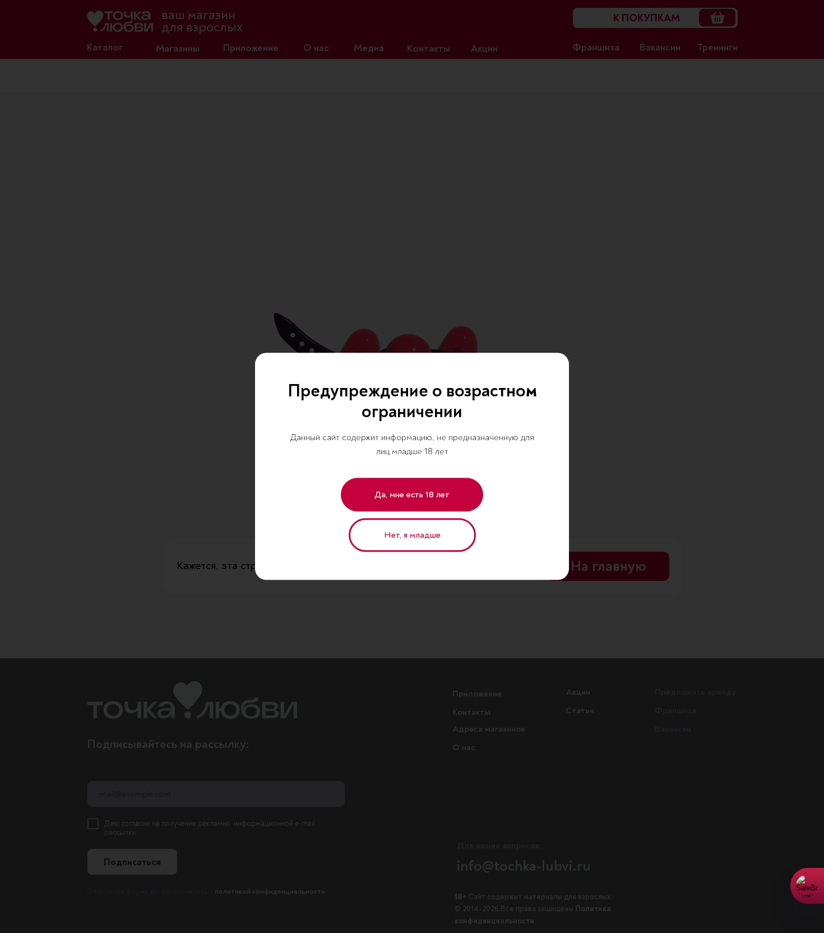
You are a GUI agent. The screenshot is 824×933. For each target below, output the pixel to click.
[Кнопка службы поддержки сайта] (807, 886)
